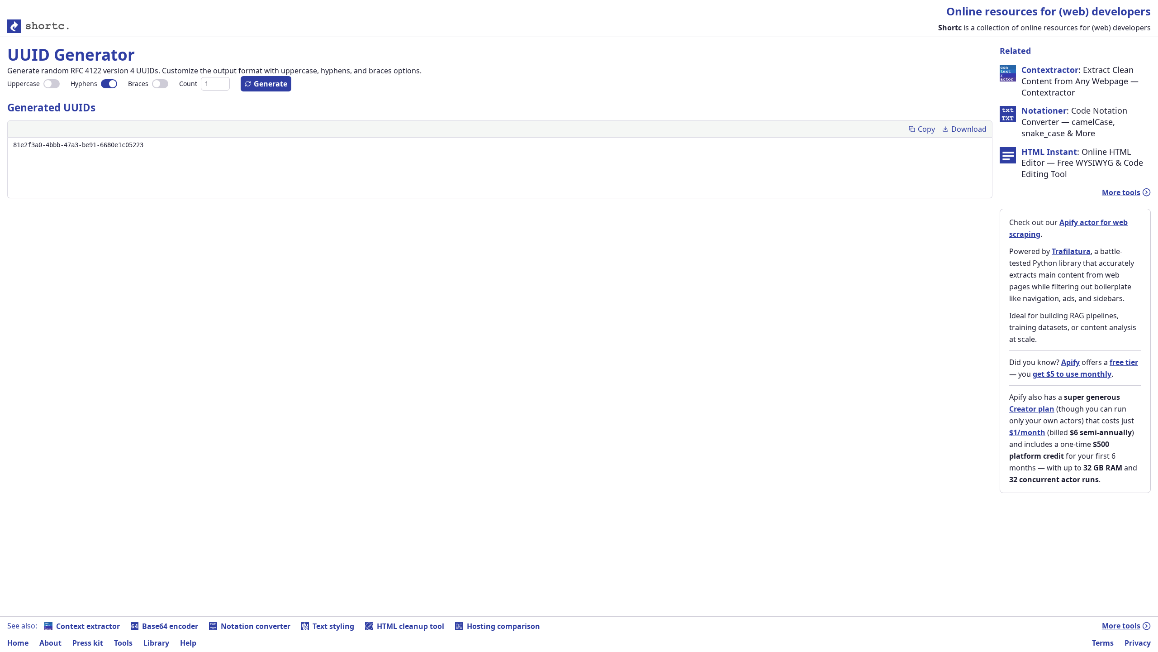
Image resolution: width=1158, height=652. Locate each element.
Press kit (87, 643)
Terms (1103, 643)
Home (17, 643)
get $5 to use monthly (1072, 374)
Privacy (1138, 643)
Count (188, 84)
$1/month (1027, 432)
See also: (22, 626)
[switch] (51, 83)
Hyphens (84, 84)
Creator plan (1031, 409)
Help (188, 643)
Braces (138, 84)
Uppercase (23, 84)
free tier (1124, 362)
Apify (1070, 362)
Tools (123, 643)
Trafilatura (1071, 251)
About (50, 643)
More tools (1121, 192)
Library (156, 643)
